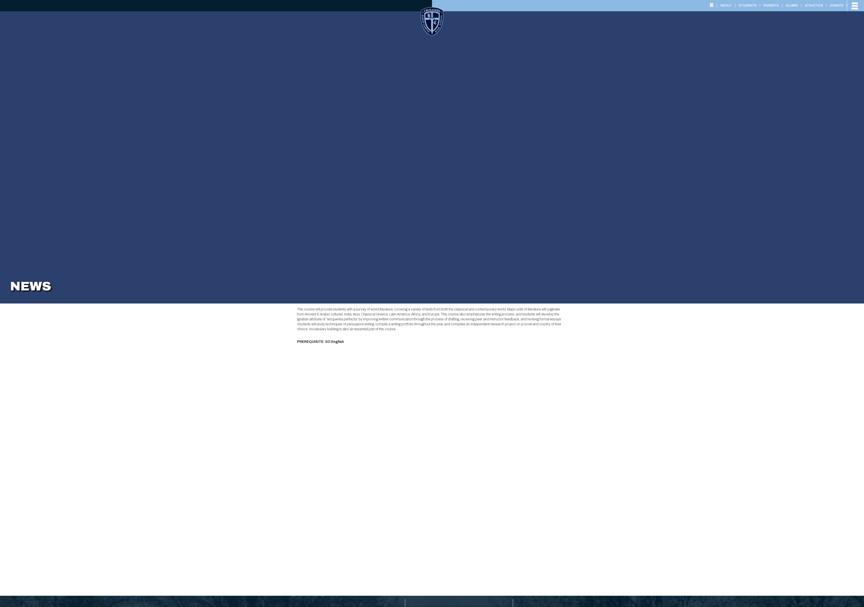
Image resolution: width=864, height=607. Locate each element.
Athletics (814, 5)
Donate (836, 5)
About (726, 5)
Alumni (792, 5)
